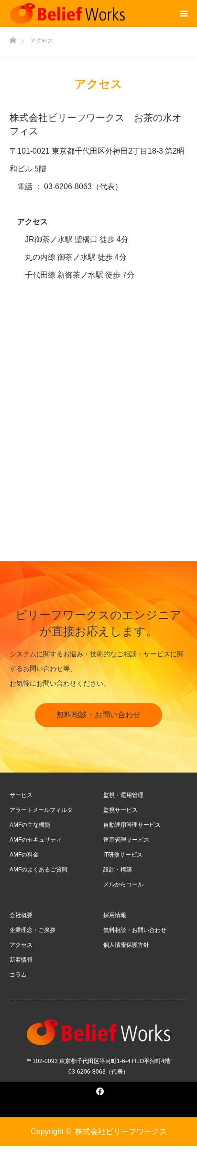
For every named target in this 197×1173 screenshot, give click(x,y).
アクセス (21, 945)
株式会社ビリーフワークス (121, 1131)
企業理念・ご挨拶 (32, 930)
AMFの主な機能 (30, 825)
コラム (18, 974)
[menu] (183, 13)
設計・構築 (117, 869)
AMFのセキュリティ (36, 839)
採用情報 (114, 915)
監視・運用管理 (123, 795)
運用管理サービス (126, 839)
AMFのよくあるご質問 (38, 869)
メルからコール (123, 884)
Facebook (98, 1089)
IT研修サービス (122, 854)
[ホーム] (13, 37)
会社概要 (21, 915)
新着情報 (21, 959)
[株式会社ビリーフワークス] (67, 13)
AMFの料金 (24, 854)
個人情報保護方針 (126, 945)
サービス (21, 795)
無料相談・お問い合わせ (98, 715)
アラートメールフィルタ (41, 810)
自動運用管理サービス (132, 825)
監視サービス (120, 810)
